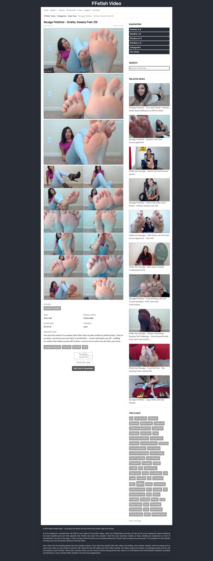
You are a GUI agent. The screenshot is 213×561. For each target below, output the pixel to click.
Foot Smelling (157, 453)
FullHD (133, 468)
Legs (132, 478)
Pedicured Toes (137, 489)
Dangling (134, 433)
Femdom (134, 443)
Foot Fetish (164, 443)
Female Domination (139, 438)
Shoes (156, 494)
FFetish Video (106, 3)
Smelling (134, 499)
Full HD (76, 347)
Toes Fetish (156, 509)
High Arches (150, 468)
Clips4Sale (157, 428)
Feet (155, 433)
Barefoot (134, 423)
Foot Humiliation (137, 448)
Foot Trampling (137, 458)
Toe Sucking (135, 509)
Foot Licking (153, 448)
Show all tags (135, 521)
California (159, 423)
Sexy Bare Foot (137, 494)
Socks (154, 499)
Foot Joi (66, 347)
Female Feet (156, 438)
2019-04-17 (48, 26)
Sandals (157, 489)
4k (131, 418)
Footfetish (135, 463)
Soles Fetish (135, 504)
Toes (146, 509)
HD (140, 468)
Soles (162, 500)
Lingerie (141, 478)
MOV (132, 484)
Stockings (155, 504)
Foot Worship (153, 458)
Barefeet (153, 418)
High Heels (135, 473)
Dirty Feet (145, 433)
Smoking (145, 499)
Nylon (149, 484)
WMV (147, 514)
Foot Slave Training (139, 453)
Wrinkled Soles (159, 514)
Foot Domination (149, 443)
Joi (165, 473)
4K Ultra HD (140, 418)
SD (165, 489)
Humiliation (156, 473)
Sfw (149, 494)
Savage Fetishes (52, 308)
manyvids (157, 478)
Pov (149, 489)
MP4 (85, 347)
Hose (145, 473)
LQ (149, 478)
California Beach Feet (140, 428)
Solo (146, 504)
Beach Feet (146, 423)
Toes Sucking (136, 514)
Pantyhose (160, 484)
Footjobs (147, 463)
